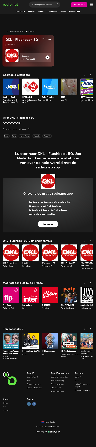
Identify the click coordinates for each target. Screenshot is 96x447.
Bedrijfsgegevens (57, 384)
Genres (63, 11)
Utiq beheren (56, 388)
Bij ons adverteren (34, 384)
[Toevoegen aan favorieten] (43, 39)
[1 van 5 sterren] (4, 122)
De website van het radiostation (15, 129)
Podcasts (31, 11)
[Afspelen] (48, 57)
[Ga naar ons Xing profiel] (34, 404)
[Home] (7, 32)
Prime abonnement (82, 390)
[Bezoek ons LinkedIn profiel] (29, 404)
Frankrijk (37, 136)
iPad (4, 407)
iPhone (5, 403)
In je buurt (53, 11)
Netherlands (49, 422)
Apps (77, 380)
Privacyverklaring (57, 380)
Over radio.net (32, 377)
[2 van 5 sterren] (7, 122)
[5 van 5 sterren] (16, 122)
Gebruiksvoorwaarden (59, 377)
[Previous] (84, 74)
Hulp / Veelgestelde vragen (82, 385)
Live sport (42, 11)
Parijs (14, 136)
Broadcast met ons (34, 388)
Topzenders (20, 11)
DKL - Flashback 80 (28, 59)
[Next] (90, 74)
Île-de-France (25, 136)
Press (29, 380)
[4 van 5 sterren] (13, 122)
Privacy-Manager (57, 391)
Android (6, 410)
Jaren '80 (10, 45)
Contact (78, 377)
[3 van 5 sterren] (10, 122)
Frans (6, 136)
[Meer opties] (49, 39)
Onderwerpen (74, 11)
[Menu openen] (91, 4)
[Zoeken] (57, 4)
